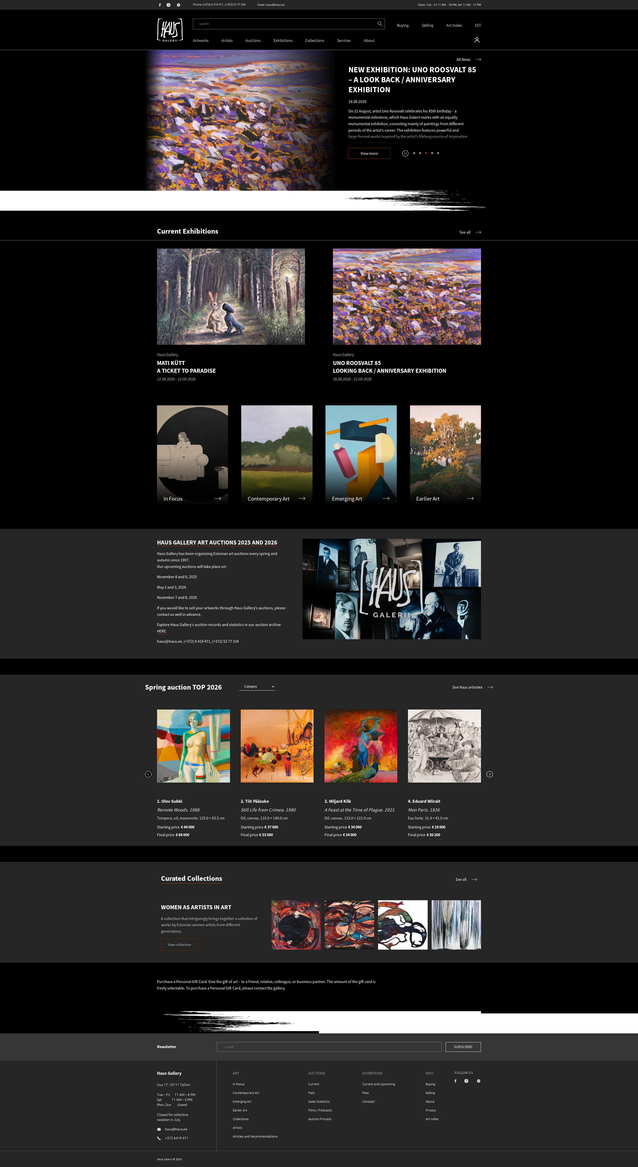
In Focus (238, 1083)
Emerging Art (242, 1101)
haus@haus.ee (275, 4)
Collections (314, 40)
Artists (227, 40)
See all (465, 232)
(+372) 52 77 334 (235, 4)
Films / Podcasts (320, 1110)
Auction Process (319, 1118)
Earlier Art (240, 1110)
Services (344, 40)
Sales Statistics (319, 1101)
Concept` (369, 1101)
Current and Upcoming (378, 1083)
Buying (403, 25)
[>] (487, 775)
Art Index (454, 25)
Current (313, 1083)
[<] (151, 775)
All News (464, 59)
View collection (179, 944)
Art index (432, 1118)
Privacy (431, 1110)
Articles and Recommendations (255, 1136)
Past (311, 1092)
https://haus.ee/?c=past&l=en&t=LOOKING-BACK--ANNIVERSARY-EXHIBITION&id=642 (240, 120)
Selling (427, 25)
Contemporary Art (246, 1092)
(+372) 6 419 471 (213, 4)
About (430, 1101)
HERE (161, 630)
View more (369, 153)
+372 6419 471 (176, 1138)
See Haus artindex (467, 687)
